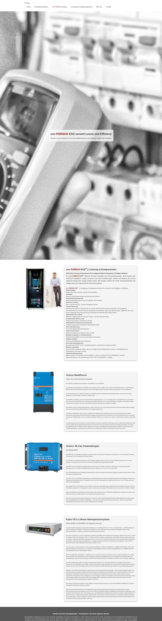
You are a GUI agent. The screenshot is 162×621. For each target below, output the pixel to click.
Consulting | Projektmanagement (81, 7)
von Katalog (59, 7)
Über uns (99, 7)
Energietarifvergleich (41, 7)
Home (29, 7)
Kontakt (108, 7)
